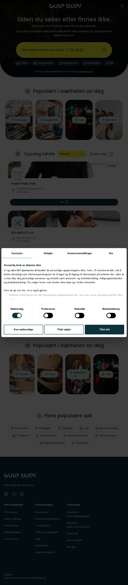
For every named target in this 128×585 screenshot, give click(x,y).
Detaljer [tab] (48, 253)
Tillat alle (104, 329)
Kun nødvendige (23, 329)
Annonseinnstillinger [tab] (79, 253)
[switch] (48, 315)
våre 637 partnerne (22, 270)
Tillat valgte (64, 329)
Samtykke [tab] (17, 253)
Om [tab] (111, 253)
